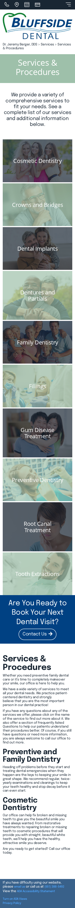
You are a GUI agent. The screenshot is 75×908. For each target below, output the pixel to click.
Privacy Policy (12, 903)
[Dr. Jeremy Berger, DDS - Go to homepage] (37, 26)
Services (47, 44)
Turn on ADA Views (15, 899)
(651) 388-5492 (54, 886)
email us (19, 886)
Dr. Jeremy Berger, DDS (20, 44)
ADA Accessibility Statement (36, 891)
